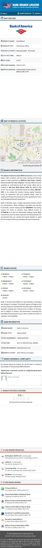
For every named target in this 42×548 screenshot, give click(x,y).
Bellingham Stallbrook (13, 456)
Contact (34, 536)
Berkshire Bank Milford (13, 519)
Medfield (8, 474)
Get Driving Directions (31, 166)
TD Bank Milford (11, 488)
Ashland (8, 462)
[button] (21, 143)
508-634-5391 (21, 65)
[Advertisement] (21, 96)
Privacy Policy (27, 536)
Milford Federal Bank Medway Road (18, 500)
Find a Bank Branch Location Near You (21, 533)
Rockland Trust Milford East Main (17, 513)
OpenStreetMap (37, 161)
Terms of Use (19, 536)
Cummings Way (10, 468)
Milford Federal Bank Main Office (17, 525)
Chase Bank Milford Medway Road (17, 494)
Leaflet (23, 161)
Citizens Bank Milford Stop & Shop (17, 507)
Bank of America (22, 328)
